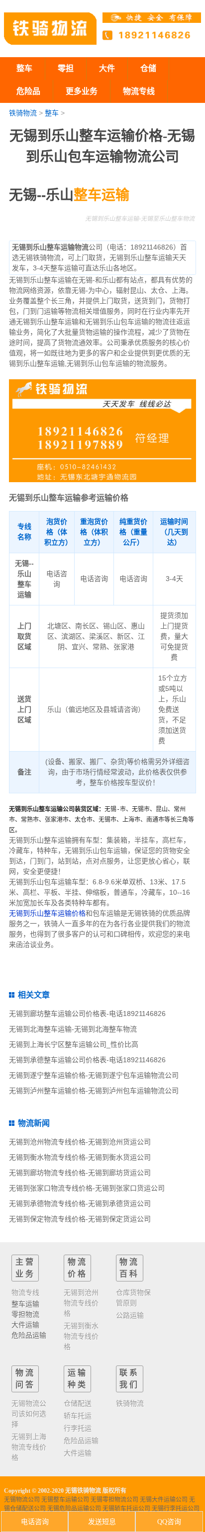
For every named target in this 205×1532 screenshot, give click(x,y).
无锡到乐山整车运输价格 (47, 913)
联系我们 (129, 1378)
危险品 (28, 91)
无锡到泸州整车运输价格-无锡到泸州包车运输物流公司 (94, 1091)
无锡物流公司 (22, 1499)
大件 (107, 68)
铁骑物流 (23, 113)
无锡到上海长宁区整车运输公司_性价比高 (73, 1044)
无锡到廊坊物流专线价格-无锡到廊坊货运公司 (80, 1173)
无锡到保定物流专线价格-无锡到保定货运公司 (80, 1219)
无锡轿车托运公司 (126, 1508)
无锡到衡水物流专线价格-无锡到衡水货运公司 (80, 1157)
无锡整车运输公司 (65, 1499)
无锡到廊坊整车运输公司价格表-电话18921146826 (87, 1014)
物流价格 (78, 1268)
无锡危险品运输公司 (74, 1508)
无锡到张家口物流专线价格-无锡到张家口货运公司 (87, 1188)
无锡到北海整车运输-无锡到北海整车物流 (73, 1029)
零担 (66, 68)
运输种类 (78, 1378)
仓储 (148, 68)
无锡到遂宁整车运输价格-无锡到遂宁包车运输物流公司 (94, 1075)
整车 (24, 68)
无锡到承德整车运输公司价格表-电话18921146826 (87, 1060)
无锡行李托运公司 (176, 1508)
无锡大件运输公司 (164, 1499)
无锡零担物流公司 (114, 1499)
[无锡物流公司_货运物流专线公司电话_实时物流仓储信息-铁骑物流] (50, 28)
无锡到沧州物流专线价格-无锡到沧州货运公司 (80, 1142)
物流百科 (129, 1268)
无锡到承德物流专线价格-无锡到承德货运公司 (80, 1203)
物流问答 (25, 1378)
